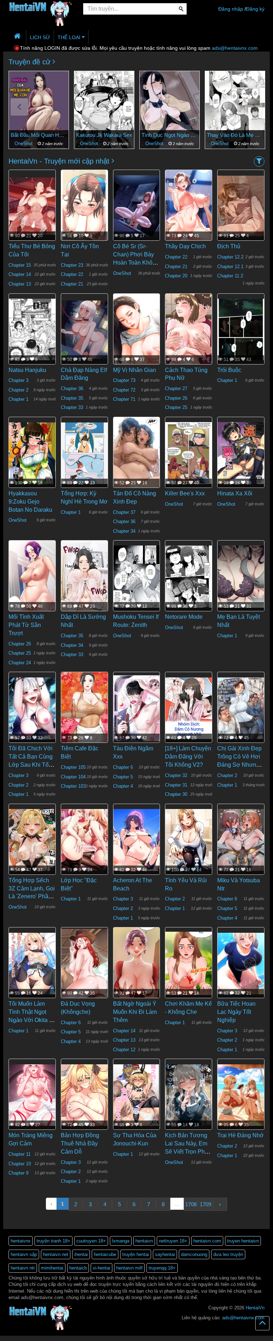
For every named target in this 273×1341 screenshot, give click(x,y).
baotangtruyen (76, 1338)
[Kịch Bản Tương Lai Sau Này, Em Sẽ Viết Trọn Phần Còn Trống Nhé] (188, 1094)
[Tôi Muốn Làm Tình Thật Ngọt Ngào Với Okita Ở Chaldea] (32, 963)
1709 (205, 1204)
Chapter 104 (73, 776)
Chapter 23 (72, 265)
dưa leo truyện (228, 1254)
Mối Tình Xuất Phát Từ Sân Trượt (26, 625)
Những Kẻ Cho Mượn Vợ (235, 135)
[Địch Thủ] (241, 205)
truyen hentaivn (243, 1241)
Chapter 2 (220, 143)
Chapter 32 (176, 775)
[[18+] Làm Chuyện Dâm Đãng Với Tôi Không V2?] (188, 708)
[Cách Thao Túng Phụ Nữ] (188, 346)
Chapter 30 (176, 794)
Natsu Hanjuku (27, 370)
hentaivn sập (24, 1254)
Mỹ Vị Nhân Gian (134, 370)
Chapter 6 (123, 767)
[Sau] (253, 107)
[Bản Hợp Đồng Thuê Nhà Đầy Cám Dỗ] (84, 1094)
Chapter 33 (72, 407)
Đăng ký (255, 9)
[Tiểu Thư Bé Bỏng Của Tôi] (32, 205)
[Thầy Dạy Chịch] (188, 210)
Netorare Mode (184, 617)
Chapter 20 (176, 275)
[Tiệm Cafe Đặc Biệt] (84, 708)
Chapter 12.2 (230, 257)
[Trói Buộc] (241, 329)
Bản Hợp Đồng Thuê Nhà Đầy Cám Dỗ (80, 1143)
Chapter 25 (176, 407)
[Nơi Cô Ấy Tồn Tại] (84, 208)
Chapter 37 (124, 512)
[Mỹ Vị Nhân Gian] (136, 332)
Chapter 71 (124, 399)
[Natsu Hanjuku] (32, 329)
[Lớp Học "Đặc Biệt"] (84, 839)
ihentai (81, 1254)
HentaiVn (255, 1307)
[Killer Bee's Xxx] (188, 453)
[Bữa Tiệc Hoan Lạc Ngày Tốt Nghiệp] (241, 963)
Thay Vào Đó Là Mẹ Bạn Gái (169, 135)
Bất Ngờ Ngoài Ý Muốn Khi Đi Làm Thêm (135, 1012)
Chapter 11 (20, 1154)
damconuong (194, 1254)
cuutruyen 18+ (91, 1241)
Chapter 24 (20, 662)
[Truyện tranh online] (41, 9)
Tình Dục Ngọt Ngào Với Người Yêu (104, 135)
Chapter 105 (73, 767)
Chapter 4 (123, 786)
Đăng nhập (230, 9)
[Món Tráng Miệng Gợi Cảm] (32, 1094)
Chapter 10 (20, 1163)
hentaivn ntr (23, 1268)
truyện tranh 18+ (53, 1241)
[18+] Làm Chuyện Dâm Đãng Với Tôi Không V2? (188, 756)
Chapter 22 (72, 274)
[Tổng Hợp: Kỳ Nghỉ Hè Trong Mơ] (84, 453)
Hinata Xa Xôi (234, 493)
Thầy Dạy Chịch (185, 246)
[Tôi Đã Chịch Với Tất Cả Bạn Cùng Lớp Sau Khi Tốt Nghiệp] (32, 708)
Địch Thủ (228, 246)
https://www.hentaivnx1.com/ (39, 1338)
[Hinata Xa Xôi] (241, 453)
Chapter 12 (124, 1049)
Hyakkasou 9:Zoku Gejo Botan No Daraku (30, 501)
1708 (191, 1204)
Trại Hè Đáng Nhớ (240, 1135)
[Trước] (19, 107)
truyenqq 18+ (162, 1268)
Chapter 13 (20, 284)
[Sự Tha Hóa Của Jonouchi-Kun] (136, 1094)
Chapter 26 (176, 398)
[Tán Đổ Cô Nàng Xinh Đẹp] (136, 459)
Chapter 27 (176, 388)
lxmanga (120, 1241)
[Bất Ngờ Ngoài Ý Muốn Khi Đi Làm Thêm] (136, 966)
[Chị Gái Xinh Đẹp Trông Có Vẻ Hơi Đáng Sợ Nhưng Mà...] (241, 708)
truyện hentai (135, 1254)
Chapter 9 (18, 1173)
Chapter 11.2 (230, 275)
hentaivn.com (207, 1241)
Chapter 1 (18, 399)
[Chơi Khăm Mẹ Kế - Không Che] (188, 963)
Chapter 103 (73, 786)
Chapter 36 (72, 388)
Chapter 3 (18, 380)
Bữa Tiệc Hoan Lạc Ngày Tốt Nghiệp (236, 1012)
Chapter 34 (124, 531)
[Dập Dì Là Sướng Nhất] (84, 593)
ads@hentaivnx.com (235, 48)
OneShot (24, 143)
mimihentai (52, 1268)
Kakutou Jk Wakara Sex (39, 135)
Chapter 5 (123, 776)
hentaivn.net (55, 1254)
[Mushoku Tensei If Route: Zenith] (136, 576)
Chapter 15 (20, 265)
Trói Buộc (229, 370)
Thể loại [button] (70, 37)
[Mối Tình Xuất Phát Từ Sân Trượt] (32, 579)
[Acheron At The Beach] (136, 839)
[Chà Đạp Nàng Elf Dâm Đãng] (84, 329)
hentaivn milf (129, 1268)
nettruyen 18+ (173, 1241)
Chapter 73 (124, 380)
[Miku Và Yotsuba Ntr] (241, 839)
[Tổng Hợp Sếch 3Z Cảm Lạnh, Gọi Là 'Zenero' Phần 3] (32, 839)
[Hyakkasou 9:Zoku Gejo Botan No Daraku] (32, 453)
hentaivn (144, 1241)
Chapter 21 (72, 284)
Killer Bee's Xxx (185, 493)
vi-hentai (101, 1268)
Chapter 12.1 (230, 266)
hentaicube (105, 1254)
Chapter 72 (124, 390)
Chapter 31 (176, 785)
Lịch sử (40, 37)
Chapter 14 (20, 274)
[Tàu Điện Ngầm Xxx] (136, 708)
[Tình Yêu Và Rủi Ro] (188, 839)
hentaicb (78, 1268)
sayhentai (165, 1254)
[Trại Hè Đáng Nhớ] (241, 1094)
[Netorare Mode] (188, 576)
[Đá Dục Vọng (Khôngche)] (84, 963)
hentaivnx (21, 1241)
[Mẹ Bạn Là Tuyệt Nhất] (241, 576)
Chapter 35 (72, 398)
